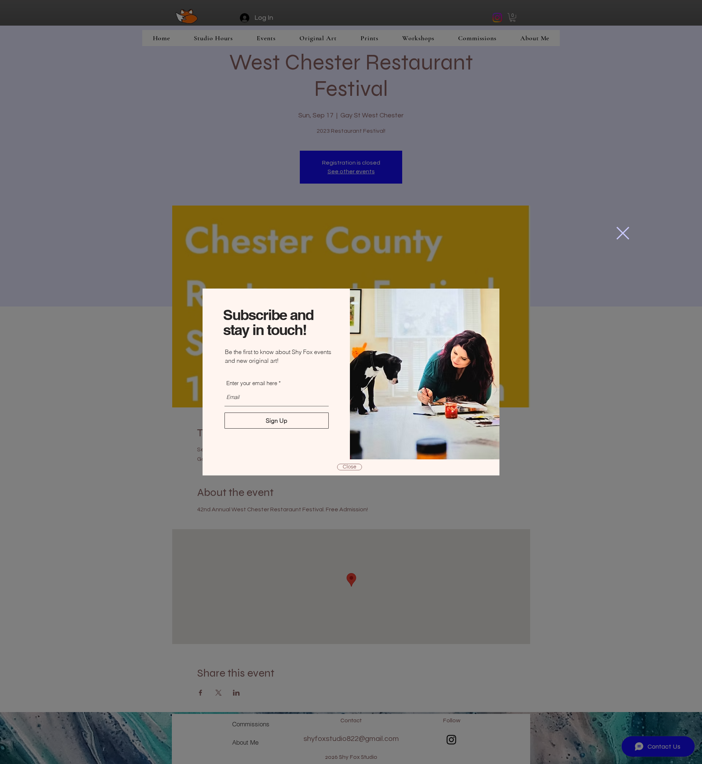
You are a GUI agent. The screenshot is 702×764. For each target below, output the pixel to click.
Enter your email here (251, 383)
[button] (622, 233)
